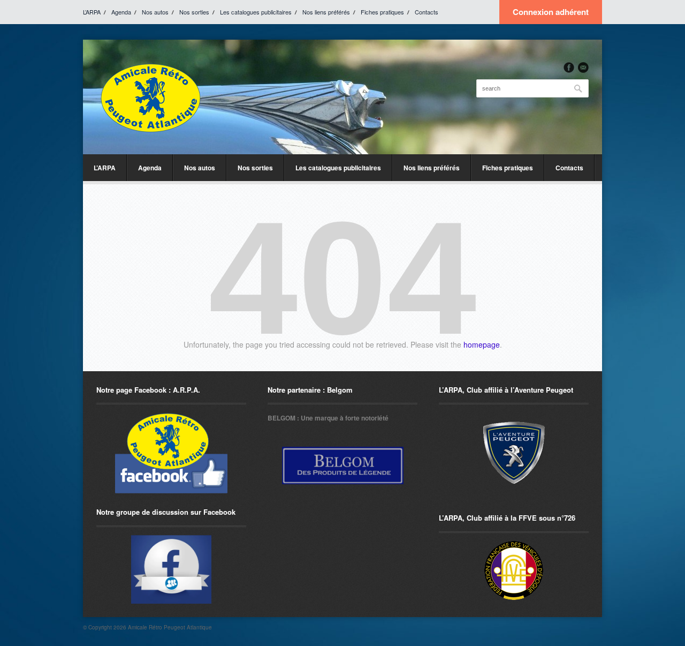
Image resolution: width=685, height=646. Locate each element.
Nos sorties (194, 11)
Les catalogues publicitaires (256, 11)
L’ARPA (92, 11)
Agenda (121, 11)
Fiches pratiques (382, 11)
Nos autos (155, 11)
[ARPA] (171, 569)
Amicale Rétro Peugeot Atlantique (170, 627)
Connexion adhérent (551, 12)
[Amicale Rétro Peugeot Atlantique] (149, 97)
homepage (481, 344)
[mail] (583, 67)
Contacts (426, 11)
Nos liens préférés (326, 11)
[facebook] (569, 67)
